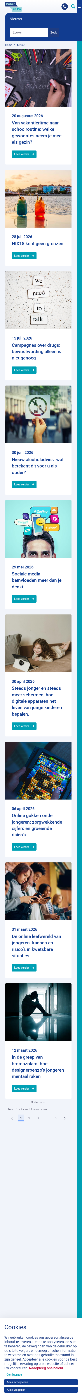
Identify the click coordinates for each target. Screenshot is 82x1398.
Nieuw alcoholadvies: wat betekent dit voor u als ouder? (38, 465)
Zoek (54, 32)
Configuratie (14, 1375)
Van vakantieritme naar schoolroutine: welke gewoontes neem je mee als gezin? (36, 132)
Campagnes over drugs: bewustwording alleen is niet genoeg (36, 351)
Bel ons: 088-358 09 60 (64, 6)
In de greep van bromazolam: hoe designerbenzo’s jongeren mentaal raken (38, 1066)
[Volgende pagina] (65, 1118)
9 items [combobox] (36, 1102)
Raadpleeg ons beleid (46, 1368)
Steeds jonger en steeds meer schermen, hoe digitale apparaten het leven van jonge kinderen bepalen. (37, 701)
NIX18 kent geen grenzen (37, 243)
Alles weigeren (16, 1390)
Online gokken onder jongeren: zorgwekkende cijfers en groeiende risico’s (37, 825)
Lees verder (21, 154)
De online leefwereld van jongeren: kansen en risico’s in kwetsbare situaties (36, 946)
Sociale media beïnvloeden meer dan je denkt (36, 580)
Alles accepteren (17, 1382)
